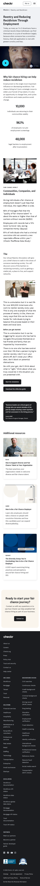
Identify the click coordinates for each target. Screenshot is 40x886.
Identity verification (29, 739)
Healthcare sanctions (26, 734)
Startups (6, 771)
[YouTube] (12, 853)
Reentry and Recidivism (19, 10)
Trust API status (8, 825)
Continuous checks (29, 685)
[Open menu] (34, 3)
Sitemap (5, 874)
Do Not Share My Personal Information (15, 882)
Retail (5, 747)
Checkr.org (7, 651)
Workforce (6, 681)
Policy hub (7, 659)
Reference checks (28, 756)
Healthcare (7, 713)
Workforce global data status (9, 803)
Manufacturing (8, 720)
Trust (5, 693)
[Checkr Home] (8, 3)
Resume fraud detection (27, 761)
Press (5, 655)
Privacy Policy (29, 874)
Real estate (7, 743)
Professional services (7, 738)
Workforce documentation (8, 784)
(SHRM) (29, 219)
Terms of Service (25, 878)
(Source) (23, 228)
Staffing (6, 751)
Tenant (5, 689)
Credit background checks (28, 690)
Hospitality (7, 717)
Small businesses (9, 767)
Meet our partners (9, 836)
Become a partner (9, 840)
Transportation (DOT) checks (27, 771)
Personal (6, 697)
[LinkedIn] (4, 853)
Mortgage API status (10, 814)
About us (6, 643)
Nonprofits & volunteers (7, 732)
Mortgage (6, 685)
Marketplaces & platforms (8, 725)
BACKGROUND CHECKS (29, 678)
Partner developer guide (9, 845)
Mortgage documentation (8, 809)
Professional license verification (29, 751)
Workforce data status (8, 796)
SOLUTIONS (6, 705)
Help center (7, 671)
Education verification (26, 713)
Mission (6, 10)
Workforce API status (8, 790)
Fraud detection (27, 725)
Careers (6, 647)
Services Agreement (16, 874)
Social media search (29, 766)
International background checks (29, 744)
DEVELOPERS (7, 779)
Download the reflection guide (16, 389)
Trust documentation (8, 819)
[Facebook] (8, 853)
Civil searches (27, 681)
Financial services (9, 709)
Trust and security (9, 663)
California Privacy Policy (10, 878)
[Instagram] (15, 853)
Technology (7, 755)
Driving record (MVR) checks (27, 703)
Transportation (8, 759)
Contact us (7, 667)
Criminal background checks (29, 697)
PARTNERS (6, 832)
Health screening (28, 729)
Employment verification (26, 720)
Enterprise (6, 763)
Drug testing (26, 708)
